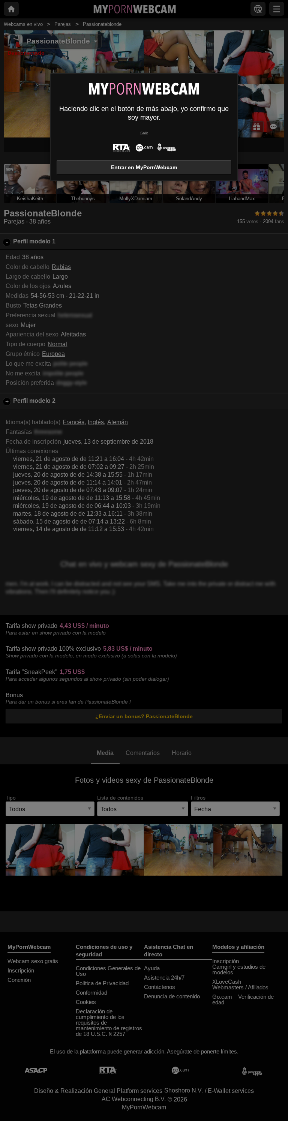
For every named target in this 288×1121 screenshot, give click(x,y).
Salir (144, 133)
